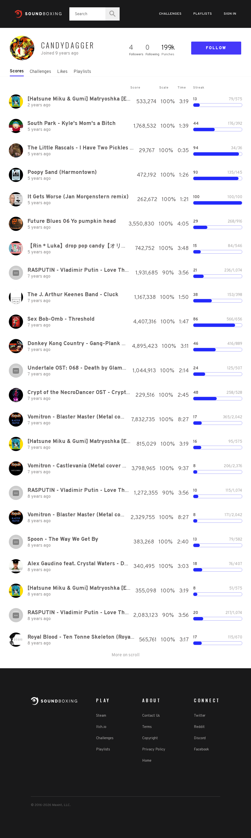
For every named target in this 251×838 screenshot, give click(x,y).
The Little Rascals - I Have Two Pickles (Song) (87, 148)
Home (146, 761)
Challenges (170, 14)
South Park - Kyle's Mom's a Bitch (71, 123)
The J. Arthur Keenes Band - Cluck (72, 295)
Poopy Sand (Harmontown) (62, 172)
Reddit (199, 727)
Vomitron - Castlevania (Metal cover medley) (85, 466)
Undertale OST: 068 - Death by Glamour (79, 368)
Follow (216, 48)
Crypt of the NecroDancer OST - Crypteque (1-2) (90, 392)
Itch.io (101, 727)
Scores (17, 71)
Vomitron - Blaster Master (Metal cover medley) (89, 417)
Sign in (230, 14)
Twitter (199, 715)
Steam (101, 715)
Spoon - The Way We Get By (62, 539)
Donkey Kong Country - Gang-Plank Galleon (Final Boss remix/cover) (117, 343)
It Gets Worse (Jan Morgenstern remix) (78, 197)
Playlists (202, 14)
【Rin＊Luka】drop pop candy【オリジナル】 (85, 246)
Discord (200, 738)
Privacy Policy (153, 749)
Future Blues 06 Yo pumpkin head (71, 221)
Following (152, 54)
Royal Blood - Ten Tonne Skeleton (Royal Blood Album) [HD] (104, 637)
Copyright (150, 738)
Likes (62, 72)
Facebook (201, 749)
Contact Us (151, 715)
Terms (147, 727)
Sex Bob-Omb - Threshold (61, 319)
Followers (136, 54)
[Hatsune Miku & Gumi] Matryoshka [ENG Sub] (87, 99)
